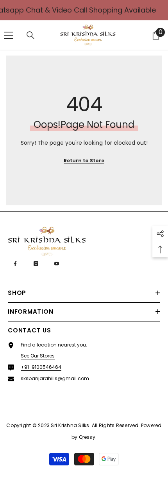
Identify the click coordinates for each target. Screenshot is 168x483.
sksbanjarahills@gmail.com (55, 378)
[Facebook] (15, 263)
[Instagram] (36, 263)
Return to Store (84, 160)
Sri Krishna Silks (70, 425)
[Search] (30, 35)
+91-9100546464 (41, 367)
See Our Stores (38, 355)
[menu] (8, 35)
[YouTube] (56, 263)
